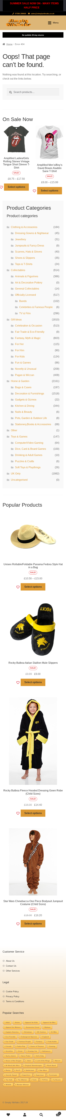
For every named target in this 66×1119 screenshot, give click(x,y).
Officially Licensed (25, 295)
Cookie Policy (12, 991)
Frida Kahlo (52, 1041)
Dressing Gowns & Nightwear (32, 233)
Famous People (25, 1041)
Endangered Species (29, 1037)
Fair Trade (9, 1041)
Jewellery (20, 239)
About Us (10, 961)
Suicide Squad (11, 1075)
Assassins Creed (32, 1027)
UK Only (16, 473)
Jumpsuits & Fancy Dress (29, 245)
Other (14, 430)
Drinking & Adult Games (28, 455)
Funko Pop (21, 1046)
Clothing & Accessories (24, 227)
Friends (9, 1046)
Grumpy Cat (32, 1051)
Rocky (8, 1070)
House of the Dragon (13, 1061)
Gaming (52, 1046)
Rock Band (51, 1065)
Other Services (13, 971)
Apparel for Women (13, 1027)
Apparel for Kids (31, 1022)
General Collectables (27, 288)
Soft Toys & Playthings (28, 467)
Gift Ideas (16, 319)
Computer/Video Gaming (29, 442)
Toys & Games (19, 436)
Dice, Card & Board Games (30, 449)
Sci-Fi (18, 1070)
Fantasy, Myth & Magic (28, 338)
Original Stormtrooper (33, 1065)
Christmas (28, 1032)
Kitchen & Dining (24, 405)
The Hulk (9, 1080)
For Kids (20, 356)
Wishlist (8, 1114)
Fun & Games (23, 362)
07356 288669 (20, 14)
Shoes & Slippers (25, 258)
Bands (23, 301)
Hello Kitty (40, 1056)
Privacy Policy (12, 996)
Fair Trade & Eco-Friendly (29, 331)
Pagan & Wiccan (24, 375)
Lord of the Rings (43, 1061)
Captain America (12, 1032)
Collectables (18, 270)
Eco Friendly (11, 1037)
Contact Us (11, 966)
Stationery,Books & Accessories (33, 424)
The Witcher (22, 1080)
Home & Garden (20, 381)
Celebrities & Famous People (36, 307)
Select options (16, 187)
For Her (19, 344)
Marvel (57, 1061)
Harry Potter (26, 1056)
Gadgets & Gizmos (25, 399)
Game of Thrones (37, 1046)
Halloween (46, 1051)
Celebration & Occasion (28, 325)
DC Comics (41, 1032)
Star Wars (43, 1070)
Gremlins (9, 1051)
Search (41, 1114)
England (45, 1037)
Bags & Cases (23, 387)
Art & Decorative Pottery (28, 282)
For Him (19, 350)
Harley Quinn (11, 1056)
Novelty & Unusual (25, 368)
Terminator (53, 1075)
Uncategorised (19, 479)
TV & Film (25, 313)
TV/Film (45, 1080)
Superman (40, 1075)
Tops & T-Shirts (23, 264)
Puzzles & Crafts (24, 461)
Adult (8, 1022)
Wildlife (8, 1085)
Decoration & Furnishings (29, 393)
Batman (47, 1027)
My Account (24, 1114)
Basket (55, 1112)
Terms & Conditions (15, 1001)
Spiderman (30, 1070)
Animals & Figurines (26, 276)
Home (9, 44)
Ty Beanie (57, 1080)
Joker (29, 1061)
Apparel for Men (49, 1022)
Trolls (34, 1080)
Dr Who (54, 1032)
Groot (20, 1051)
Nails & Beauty (23, 412)
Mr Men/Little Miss (13, 1065)
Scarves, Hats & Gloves (28, 251)
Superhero (26, 1075)
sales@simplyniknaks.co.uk (42, 14)
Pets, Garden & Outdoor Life (31, 418)
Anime (17, 1022)
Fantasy (39, 1041)
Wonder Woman (23, 1085)
